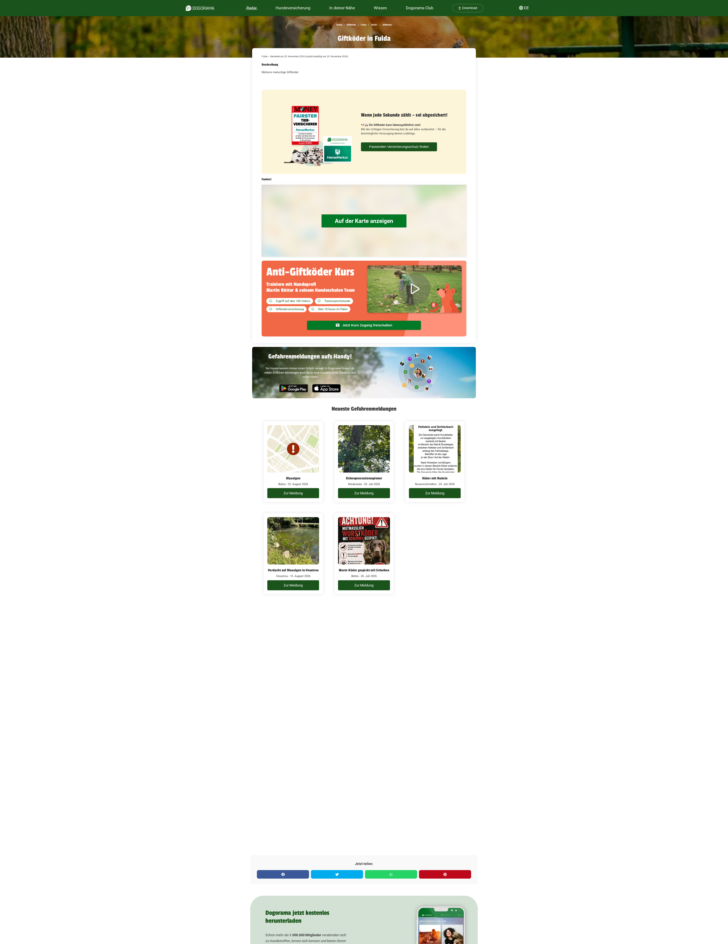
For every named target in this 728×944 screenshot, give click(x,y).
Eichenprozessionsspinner (364, 478)
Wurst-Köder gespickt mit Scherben (364, 570)
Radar (251, 8)
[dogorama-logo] (200, 8)
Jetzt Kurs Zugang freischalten (366, 325)
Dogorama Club (419, 8)
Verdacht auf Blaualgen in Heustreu (293, 570)
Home (339, 25)
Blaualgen (293, 478)
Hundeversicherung (293, 8)
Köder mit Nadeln (434, 478)
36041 (373, 25)
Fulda (363, 25)
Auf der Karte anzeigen (364, 221)
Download (469, 8)
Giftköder (351, 25)
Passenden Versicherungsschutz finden (399, 147)
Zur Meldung (293, 493)
